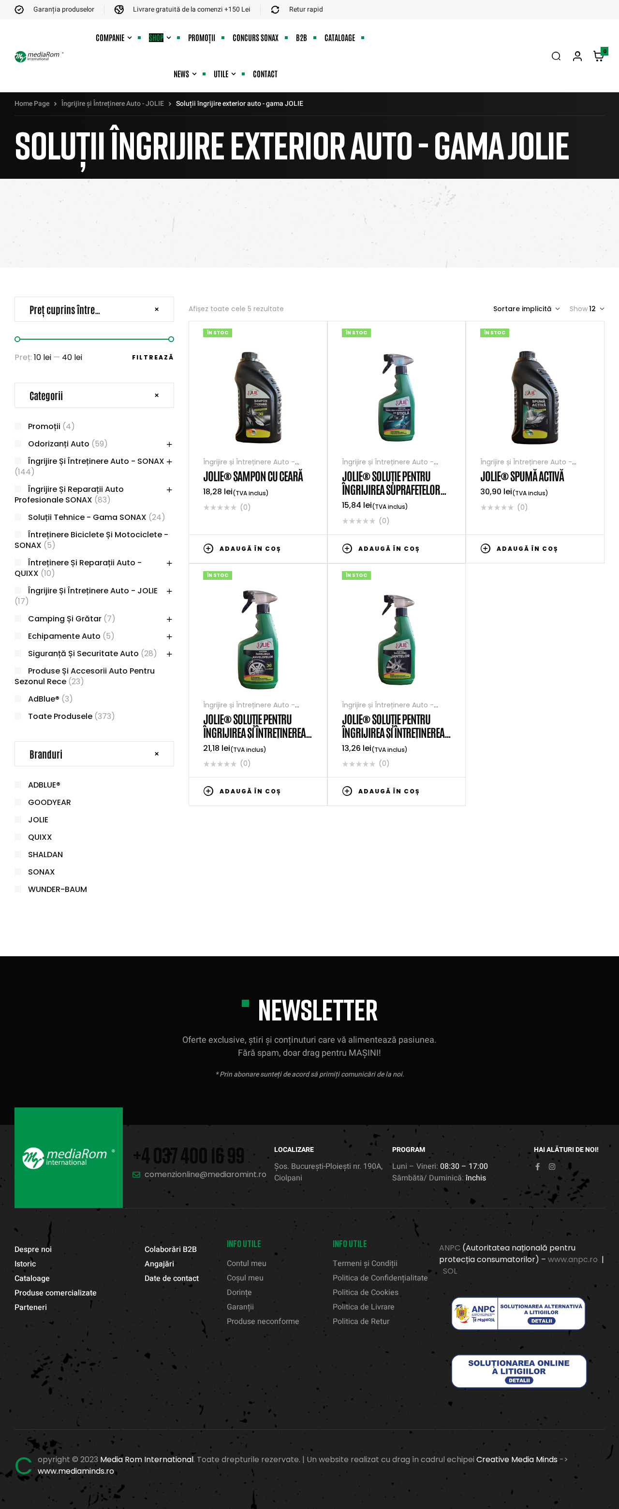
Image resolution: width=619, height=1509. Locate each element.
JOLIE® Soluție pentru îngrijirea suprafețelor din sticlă (391, 489)
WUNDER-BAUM (57, 889)
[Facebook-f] (537, 1166)
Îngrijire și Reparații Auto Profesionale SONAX (69, 494)
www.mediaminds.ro (76, 1471)
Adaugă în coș (250, 549)
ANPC (449, 1247)
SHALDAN (45, 854)
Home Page (32, 104)
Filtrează (153, 357)
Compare (293, 548)
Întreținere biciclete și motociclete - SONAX (91, 540)
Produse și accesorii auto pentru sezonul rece (85, 676)
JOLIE (38, 819)
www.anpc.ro (573, 1259)
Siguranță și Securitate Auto (83, 653)
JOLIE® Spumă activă (522, 475)
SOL (450, 1271)
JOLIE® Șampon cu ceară (253, 475)
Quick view (308, 548)
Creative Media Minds (517, 1459)
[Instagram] (552, 1166)
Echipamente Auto (64, 636)
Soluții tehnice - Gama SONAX (87, 517)
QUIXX (40, 837)
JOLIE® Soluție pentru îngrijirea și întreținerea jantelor (393, 732)
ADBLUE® (44, 784)
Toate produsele (60, 716)
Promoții (44, 426)
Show (579, 309)
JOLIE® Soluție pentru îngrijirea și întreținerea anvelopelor (254, 732)
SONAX (41, 871)
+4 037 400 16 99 (188, 1155)
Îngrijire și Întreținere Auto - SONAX (96, 461)
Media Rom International (146, 1459)
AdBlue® (43, 698)
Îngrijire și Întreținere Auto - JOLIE (112, 104)
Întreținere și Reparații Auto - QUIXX (78, 568)
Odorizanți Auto (58, 443)
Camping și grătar (65, 618)
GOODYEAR (49, 802)
